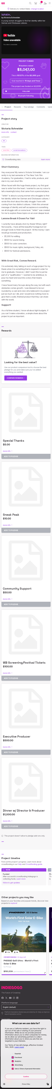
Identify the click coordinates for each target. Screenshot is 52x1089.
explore (14, 903)
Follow (26, 91)
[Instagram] (14, 998)
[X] (6, 998)
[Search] (30, 3)
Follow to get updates (11, 883)
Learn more (21, 879)
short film (6, 150)
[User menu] (45, 3)
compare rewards (15, 378)
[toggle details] (45, 973)
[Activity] (40, 3)
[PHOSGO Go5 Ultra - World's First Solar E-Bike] (23, 929)
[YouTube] (10, 998)
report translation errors (13, 1014)
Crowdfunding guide (34, 864)
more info (5, 132)
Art (4, 141)
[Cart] (35, 3)
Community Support (17, 588)
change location (37, 9)
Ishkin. (6, 14)
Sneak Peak (11, 515)
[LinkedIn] (17, 998)
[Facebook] (2, 998)
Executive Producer (16, 736)
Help (20, 864)
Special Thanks (13, 440)
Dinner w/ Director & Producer (24, 810)
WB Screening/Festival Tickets (24, 662)
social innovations (19, 150)
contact (13, 132)
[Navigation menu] (49, 3)
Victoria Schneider (12, 18)
